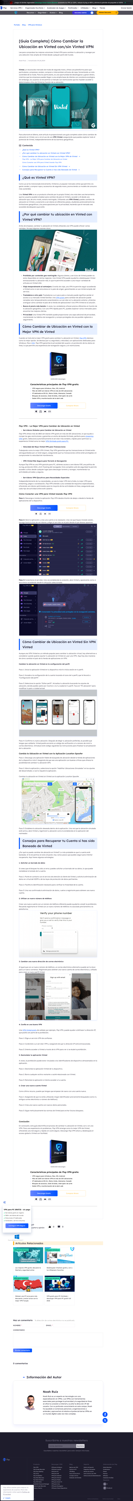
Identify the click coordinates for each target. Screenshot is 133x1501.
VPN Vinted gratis (30, 1030)
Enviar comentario (22, 1350)
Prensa (105, 1471)
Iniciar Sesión (126, 8)
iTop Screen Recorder (39, 1469)
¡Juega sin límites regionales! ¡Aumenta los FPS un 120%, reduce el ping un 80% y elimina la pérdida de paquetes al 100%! (68, 3)
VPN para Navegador (57, 1486)
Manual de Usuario (89, 1471)
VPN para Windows (35, 25)
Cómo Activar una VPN (90, 1473)
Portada (17, 25)
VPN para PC (54, 1471)
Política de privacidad (108, 1498)
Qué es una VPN (73, 1467)
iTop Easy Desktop (38, 1471)
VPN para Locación (21, 1278)
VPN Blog (72, 1471)
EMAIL (49, 1325)
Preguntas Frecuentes (89, 1469)
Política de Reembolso (92, 1498)
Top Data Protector (38, 1480)
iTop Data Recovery (38, 1477)
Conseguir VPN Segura (17, 1226)
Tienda (102, 8)
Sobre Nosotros (107, 1467)
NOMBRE (17, 1325)
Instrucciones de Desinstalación (92, 1475)
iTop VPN (83, 338)
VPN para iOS (55, 1473)
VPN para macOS (56, 1469)
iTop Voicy (36, 1473)
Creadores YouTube (108, 1477)
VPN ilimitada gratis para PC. (57, 441)
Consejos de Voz (73, 1475)
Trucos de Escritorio (74, 1473)
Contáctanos (106, 1469)
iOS (33, 343)
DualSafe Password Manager (41, 1484)
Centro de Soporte (89, 1467)
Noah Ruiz (22, 61)
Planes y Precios (37, 1488)
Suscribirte (80, 1446)
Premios (105, 1473)
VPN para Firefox (56, 1480)
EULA (119, 1498)
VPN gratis (60, 298)
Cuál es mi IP (72, 1469)
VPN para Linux (55, 1484)
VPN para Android (56, 1475)
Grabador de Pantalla (75, 1477)
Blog (61, 13)
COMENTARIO (19, 1330)
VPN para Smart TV (56, 1482)
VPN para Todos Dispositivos (59, 1488)
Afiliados (105, 1475)
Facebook (109, 1488)
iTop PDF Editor (37, 1482)
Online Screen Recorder (39, 1486)
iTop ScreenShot (37, 1475)
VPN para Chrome (56, 1477)
